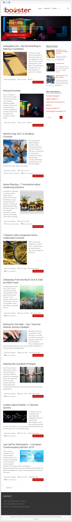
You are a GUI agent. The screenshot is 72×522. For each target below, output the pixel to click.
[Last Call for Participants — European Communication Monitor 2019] (32, 451)
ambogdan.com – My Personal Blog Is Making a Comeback (62, 51)
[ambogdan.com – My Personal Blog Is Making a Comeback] (15, 53)
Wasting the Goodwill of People (19, 364)
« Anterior (8, 488)
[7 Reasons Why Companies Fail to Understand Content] (15, 242)
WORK (54, 8)
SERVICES (47, 8)
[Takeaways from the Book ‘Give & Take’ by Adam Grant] (32, 286)
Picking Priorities (12, 90)
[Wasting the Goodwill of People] (32, 368)
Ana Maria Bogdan (11, 79)
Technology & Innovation (12, 224)
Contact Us (36, 519)
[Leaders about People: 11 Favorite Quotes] (15, 411)
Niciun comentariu (28, 173)
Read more (61, 60)
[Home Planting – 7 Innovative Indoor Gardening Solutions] (32, 191)
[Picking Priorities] (32, 95)
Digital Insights (34, 477)
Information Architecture (13, 173)
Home (40, 8)
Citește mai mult (38, 82)
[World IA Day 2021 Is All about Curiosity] (15, 140)
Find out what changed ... (17, 35)
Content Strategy (34, 268)
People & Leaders (36, 313)
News (31, 79)
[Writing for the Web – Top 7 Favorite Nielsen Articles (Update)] (15, 331)
